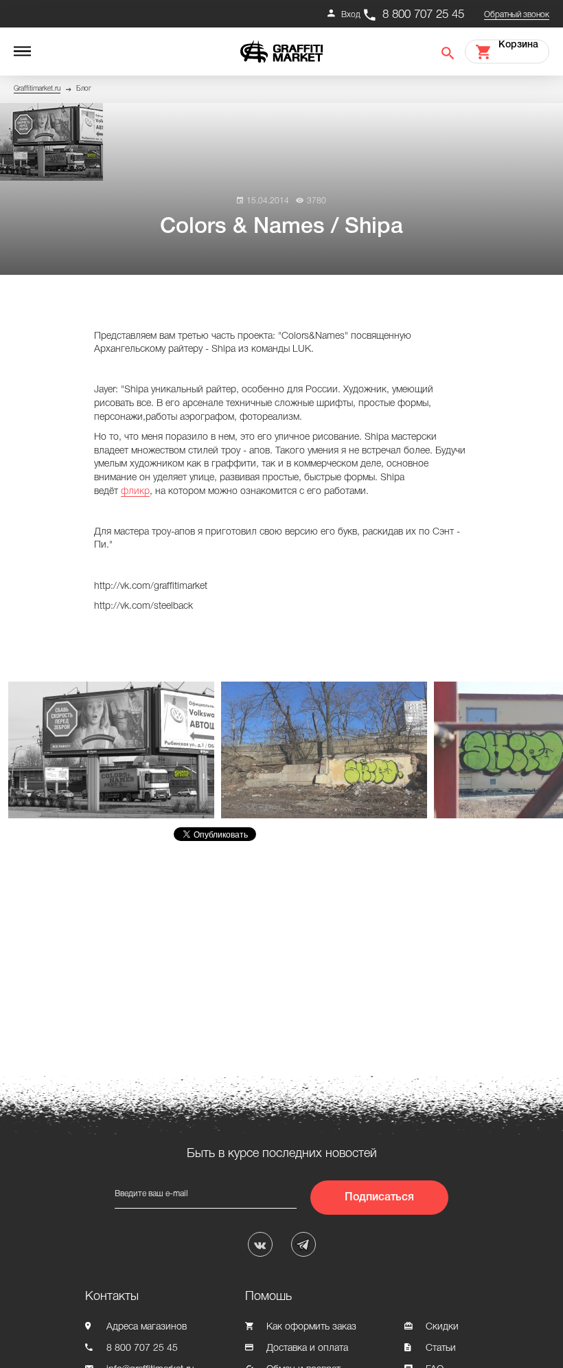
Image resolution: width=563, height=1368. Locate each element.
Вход (350, 15)
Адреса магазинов (146, 1327)
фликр (135, 491)
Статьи (441, 1348)
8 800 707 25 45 (423, 15)
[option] (114, 750)
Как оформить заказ (311, 1327)
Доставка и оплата (307, 1348)
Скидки (442, 1327)
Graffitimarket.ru (37, 89)
